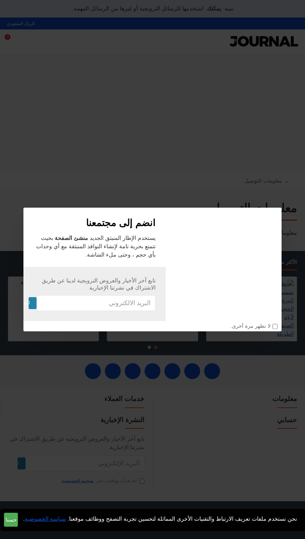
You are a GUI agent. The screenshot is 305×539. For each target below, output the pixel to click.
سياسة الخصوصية (45, 519)
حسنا (11, 520)
